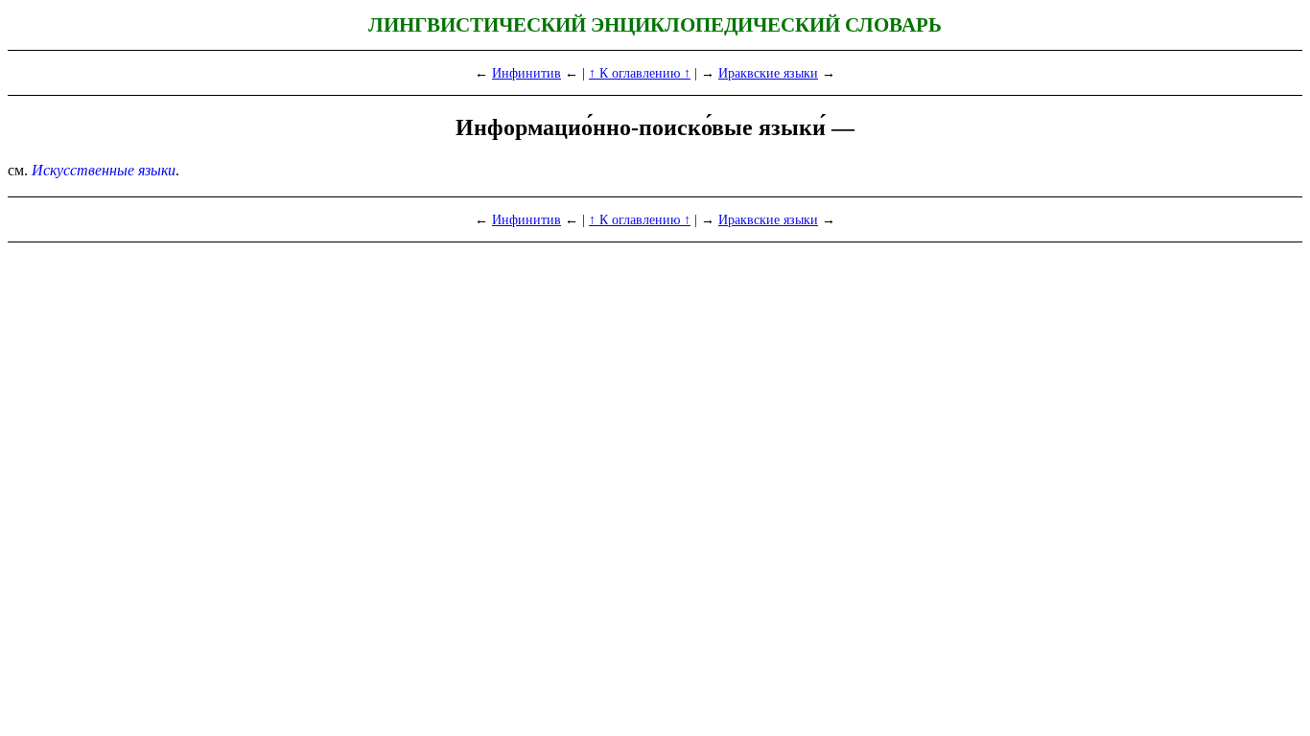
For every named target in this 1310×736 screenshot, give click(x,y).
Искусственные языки (103, 170)
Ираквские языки (768, 72)
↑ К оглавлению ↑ (639, 72)
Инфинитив (526, 72)
